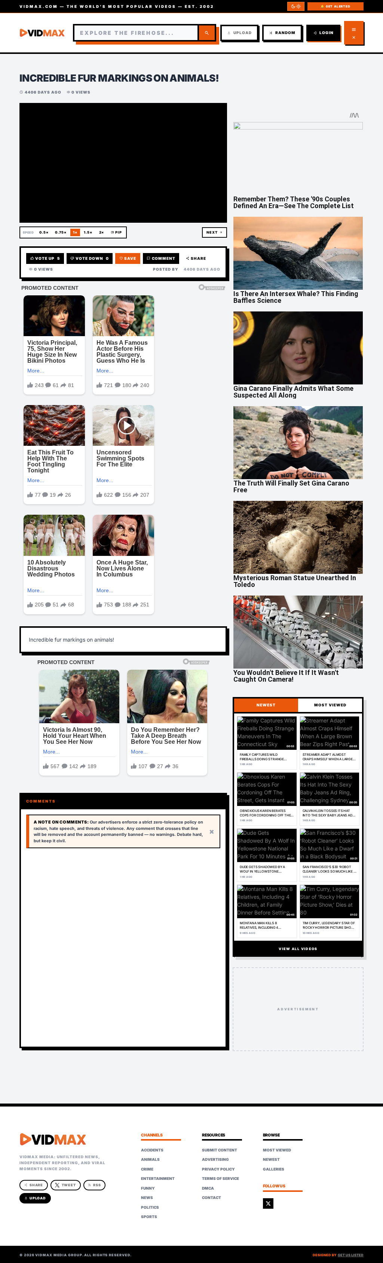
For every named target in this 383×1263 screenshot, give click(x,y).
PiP (116, 232)
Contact (211, 1197)
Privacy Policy (218, 1169)
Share (196, 258)
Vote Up (45, 258)
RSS (94, 1185)
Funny (148, 1188)
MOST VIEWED (330, 705)
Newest (271, 1159)
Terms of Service (220, 1178)
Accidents (152, 1150)
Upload (239, 32)
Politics (150, 1207)
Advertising (215, 1159)
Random (282, 32)
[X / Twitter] (268, 1203)
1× (75, 232)
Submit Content (219, 1150)
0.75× (61, 232)
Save (128, 258)
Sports (149, 1216)
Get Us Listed (351, 1255)
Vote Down (89, 258)
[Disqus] (123, 947)
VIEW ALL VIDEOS (298, 949)
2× (101, 232)
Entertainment (158, 1178)
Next (214, 232)
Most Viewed (277, 1150)
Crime (147, 1169)
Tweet (69, 1185)
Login (323, 32)
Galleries (273, 1169)
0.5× (44, 232)
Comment (161, 258)
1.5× (88, 232)
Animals (150, 1159)
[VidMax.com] (42, 33)
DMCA (208, 1188)
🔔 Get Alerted (335, 6)
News (147, 1197)
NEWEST (266, 705)
